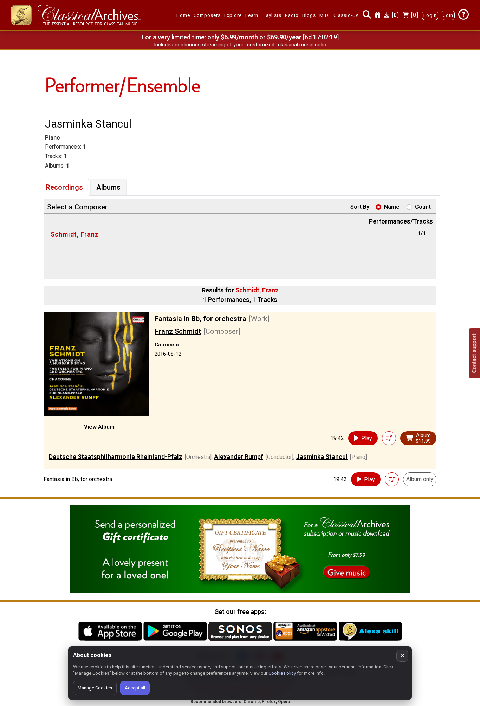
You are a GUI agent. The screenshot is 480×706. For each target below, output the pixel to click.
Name (392, 206)
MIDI (324, 15)
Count (423, 206)
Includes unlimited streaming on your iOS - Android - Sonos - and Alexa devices (240, 44)
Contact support (474, 353)
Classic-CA (346, 15)
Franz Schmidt (178, 331)
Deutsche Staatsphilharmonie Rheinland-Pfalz (115, 456)
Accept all (135, 688)
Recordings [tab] (64, 187)
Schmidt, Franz (75, 234)
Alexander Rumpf (238, 456)
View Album (99, 426)
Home (183, 15)
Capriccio (167, 345)
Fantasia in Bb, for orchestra (200, 319)
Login (430, 15)
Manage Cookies (95, 688)
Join (448, 15)
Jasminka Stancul (322, 456)
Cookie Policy (282, 673)
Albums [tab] (108, 187)
